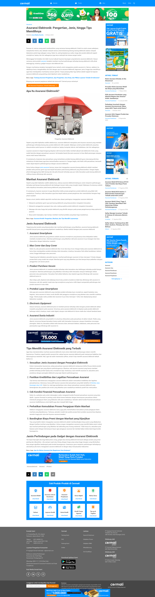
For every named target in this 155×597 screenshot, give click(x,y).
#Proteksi (49, 466)
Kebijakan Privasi (88, 539)
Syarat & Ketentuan (88, 535)
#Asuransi (41, 466)
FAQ (62, 539)
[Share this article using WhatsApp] (47, 41)
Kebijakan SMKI (87, 543)
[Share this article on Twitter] (28, 41)
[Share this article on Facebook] (34, 41)
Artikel (63, 547)
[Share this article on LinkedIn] (41, 41)
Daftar (129, 3)
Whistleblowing (87, 547)
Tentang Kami (65, 535)
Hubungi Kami (65, 543)
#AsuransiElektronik (32, 466)
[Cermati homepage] (116, 584)
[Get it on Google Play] (81, 561)
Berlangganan (52, 586)
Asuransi (29, 24)
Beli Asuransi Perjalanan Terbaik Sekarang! (41, 85)
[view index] (127, 179)
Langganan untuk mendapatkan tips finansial (40, 583)
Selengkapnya (116, 278)
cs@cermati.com (38, 543)
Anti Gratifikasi (87, 551)
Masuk (124, 3)
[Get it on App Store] (81, 567)
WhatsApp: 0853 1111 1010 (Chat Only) (37, 561)
